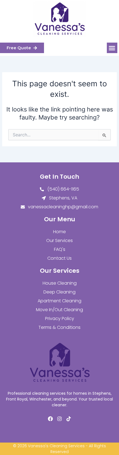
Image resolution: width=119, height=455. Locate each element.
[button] (112, 48)
